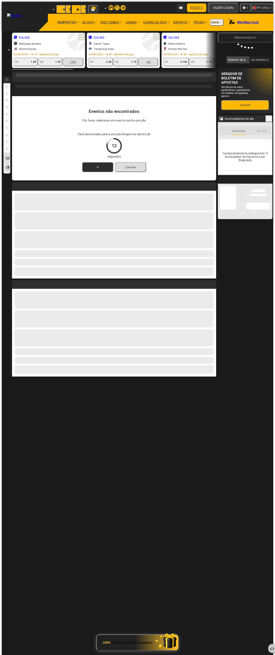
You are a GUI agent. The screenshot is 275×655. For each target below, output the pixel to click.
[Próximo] (25, 283)
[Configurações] (245, 8)
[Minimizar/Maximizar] (268, 183)
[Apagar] (211, 283)
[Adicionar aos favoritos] (81, 37)
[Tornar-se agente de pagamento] (181, 7)
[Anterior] (15, 283)
